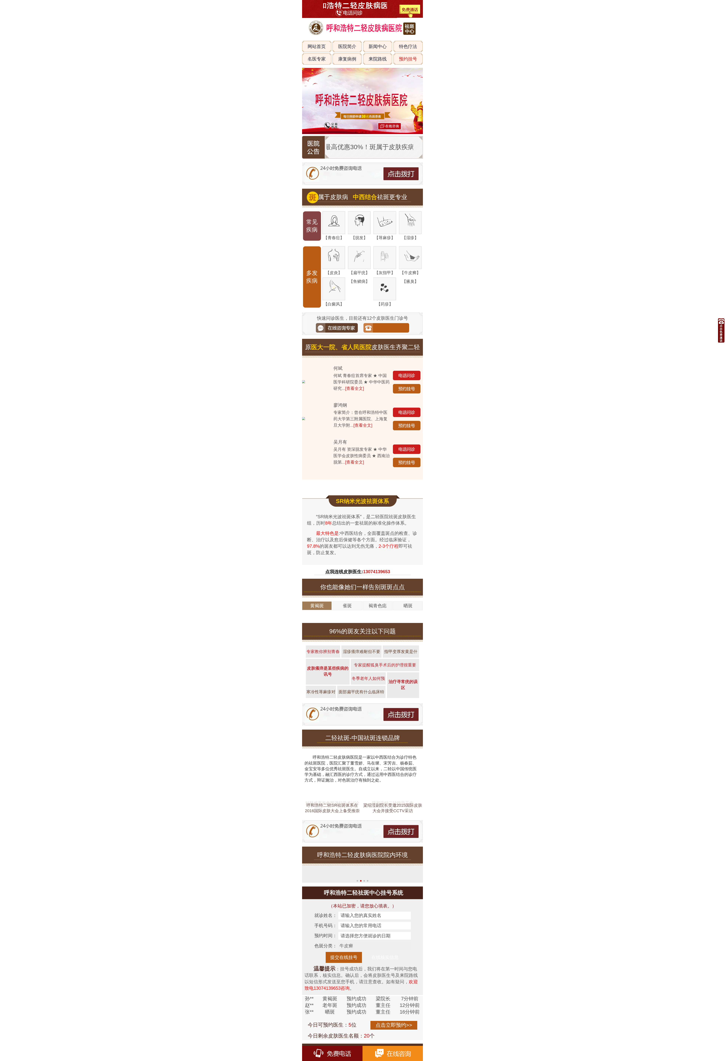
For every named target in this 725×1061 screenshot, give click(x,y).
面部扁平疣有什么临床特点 (361, 713)
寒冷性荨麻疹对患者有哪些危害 (321, 713)
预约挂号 (408, 58)
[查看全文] (354, 388)
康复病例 (347, 58)
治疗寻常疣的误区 (403, 704)
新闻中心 (378, 46)
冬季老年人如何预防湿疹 (368, 700)
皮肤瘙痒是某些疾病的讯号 (328, 690)
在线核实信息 (385, 1014)
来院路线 (378, 58)
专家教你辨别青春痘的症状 (323, 673)
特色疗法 (408, 46)
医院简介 (347, 46)
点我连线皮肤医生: (357, 591)
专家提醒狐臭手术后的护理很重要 (385, 684)
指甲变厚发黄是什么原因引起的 (400, 673)
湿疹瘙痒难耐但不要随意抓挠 (361, 673)
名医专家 (317, 58)
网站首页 (317, 46)
